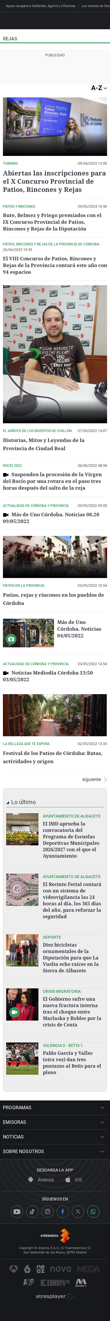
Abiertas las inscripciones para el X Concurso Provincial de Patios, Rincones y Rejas (54, 181)
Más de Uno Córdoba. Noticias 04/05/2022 (79, 629)
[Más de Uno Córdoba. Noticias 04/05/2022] (28, 633)
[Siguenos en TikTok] (32, 1211)
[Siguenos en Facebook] (63, 1211)
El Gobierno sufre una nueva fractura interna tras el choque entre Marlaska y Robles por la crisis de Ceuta (72, 1012)
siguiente (91, 779)
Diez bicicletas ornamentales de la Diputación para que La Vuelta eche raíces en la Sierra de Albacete (71, 958)
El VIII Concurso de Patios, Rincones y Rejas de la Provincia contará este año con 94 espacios (55, 265)
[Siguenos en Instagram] (47, 1211)
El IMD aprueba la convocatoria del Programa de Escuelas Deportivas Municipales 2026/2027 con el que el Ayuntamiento (71, 840)
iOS (78, 1180)
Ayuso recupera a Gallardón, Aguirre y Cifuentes (40, 6)
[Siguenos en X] (78, 1211)
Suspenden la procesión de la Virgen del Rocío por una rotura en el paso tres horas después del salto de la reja (52, 481)
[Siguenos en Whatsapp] (93, 1211)
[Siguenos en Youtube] (17, 1211)
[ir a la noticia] (22, 829)
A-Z (97, 88)
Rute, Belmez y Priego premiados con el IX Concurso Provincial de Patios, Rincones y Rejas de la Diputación (52, 222)
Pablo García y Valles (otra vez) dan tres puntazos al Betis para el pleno (72, 1063)
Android (45, 1180)
